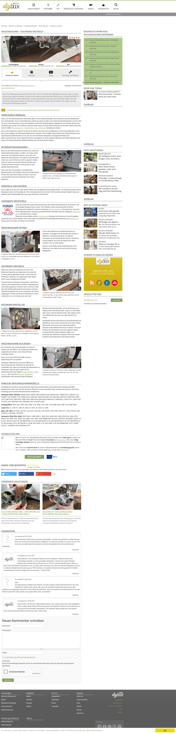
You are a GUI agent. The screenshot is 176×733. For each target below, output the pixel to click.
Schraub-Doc (73, 219)
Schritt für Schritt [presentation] (12, 75)
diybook (80, 693)
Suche (116, 9)
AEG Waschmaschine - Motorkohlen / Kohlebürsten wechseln (20, 513)
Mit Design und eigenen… (109, 222)
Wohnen (102, 242)
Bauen (101, 209)
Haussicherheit (6, 706)
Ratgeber (48, 9)
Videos (91, 9)
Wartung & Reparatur (8, 703)
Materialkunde (6, 725)
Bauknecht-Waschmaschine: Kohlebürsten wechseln (57, 513)
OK (165, 730)
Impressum (118, 700)
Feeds (54, 703)
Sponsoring (65, 450)
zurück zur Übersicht (113, 14)
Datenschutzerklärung (115, 706)
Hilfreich (35, 465)
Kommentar (6, 630)
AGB (120, 709)
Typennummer (43, 216)
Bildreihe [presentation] (31, 75)
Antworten (75, 549)
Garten (3, 700)
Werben (120, 712)
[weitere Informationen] (54, 474)
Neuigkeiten (103, 9)
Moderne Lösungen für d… (109, 244)
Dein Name (6, 626)
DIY (58, 9)
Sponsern (80, 713)
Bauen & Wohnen (106, 220)
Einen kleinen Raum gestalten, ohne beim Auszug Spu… (107, 169)
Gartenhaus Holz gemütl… (109, 211)
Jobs (78, 703)
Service (55, 693)
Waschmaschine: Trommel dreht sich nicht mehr (28, 128)
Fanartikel (55, 706)
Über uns (80, 696)
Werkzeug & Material (73, 9)
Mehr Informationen (94, 730)
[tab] (12, 73)
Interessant (33, 465)
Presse (79, 710)
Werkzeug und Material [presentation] (70, 75)
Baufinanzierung (7, 710)
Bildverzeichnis (117, 703)
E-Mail (4, 653)
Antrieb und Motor (55, 209)
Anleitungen (34, 9)
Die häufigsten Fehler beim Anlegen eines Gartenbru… (110, 157)
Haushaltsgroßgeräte (8, 88)
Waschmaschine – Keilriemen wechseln (104, 82)
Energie (29, 703)
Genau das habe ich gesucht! (37, 465)
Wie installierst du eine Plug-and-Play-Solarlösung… (110, 190)
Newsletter (55, 700)
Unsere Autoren (82, 700)
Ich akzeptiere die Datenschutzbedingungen (19, 657)
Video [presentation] (51, 75)
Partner (79, 706)
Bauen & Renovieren (8, 696)
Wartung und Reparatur (27, 85)
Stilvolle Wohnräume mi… (109, 233)
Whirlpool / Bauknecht (25, 374)
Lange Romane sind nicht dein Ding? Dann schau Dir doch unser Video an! (32, 110)
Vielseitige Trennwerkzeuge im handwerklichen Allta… (110, 179)
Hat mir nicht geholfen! (29, 465)
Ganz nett (31, 465)
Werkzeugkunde (7, 721)
